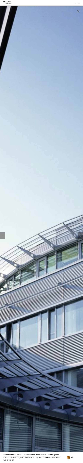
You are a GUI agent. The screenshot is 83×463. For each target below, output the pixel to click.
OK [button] (72, 457)
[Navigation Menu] (79, 3)
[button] (14, 460)
